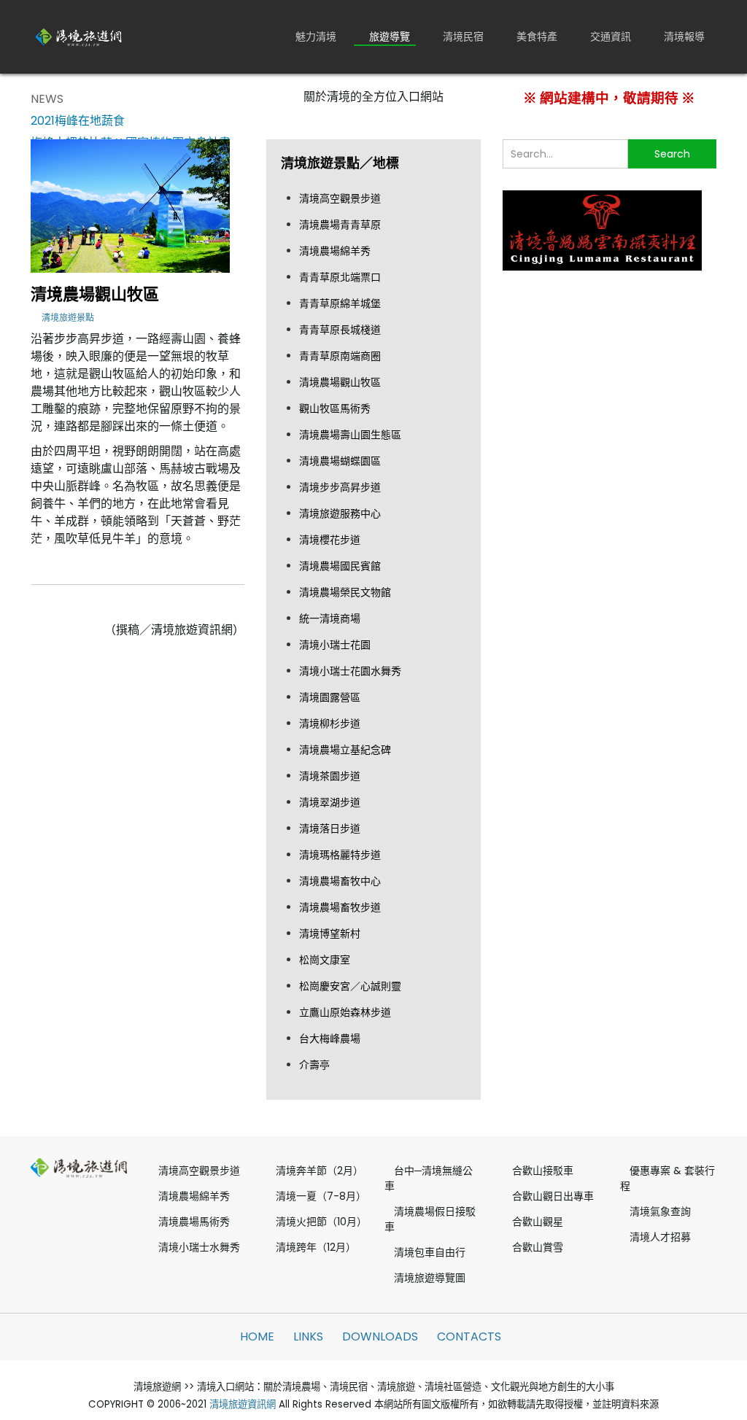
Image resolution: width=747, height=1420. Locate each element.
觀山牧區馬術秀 (335, 408)
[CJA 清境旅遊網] (79, 36)
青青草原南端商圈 (340, 356)
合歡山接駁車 (542, 1170)
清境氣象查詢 (660, 1211)
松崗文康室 (324, 960)
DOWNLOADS (380, 1336)
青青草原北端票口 (340, 277)
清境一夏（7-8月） (319, 1196)
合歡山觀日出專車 (553, 1196)
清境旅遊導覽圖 (429, 1277)
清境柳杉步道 (329, 723)
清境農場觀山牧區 (340, 382)
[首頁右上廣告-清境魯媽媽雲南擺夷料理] (602, 229)
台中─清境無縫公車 (428, 1178)
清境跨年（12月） (316, 1247)
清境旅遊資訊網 (242, 1404)
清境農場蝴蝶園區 (340, 461)
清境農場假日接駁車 (430, 1219)
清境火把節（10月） (319, 1221)
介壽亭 (314, 1065)
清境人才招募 (660, 1237)
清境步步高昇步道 (340, 487)
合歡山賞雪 (537, 1247)
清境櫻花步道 (329, 539)
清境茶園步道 (329, 776)
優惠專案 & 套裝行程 (667, 1178)
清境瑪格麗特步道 (340, 854)
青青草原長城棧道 (340, 329)
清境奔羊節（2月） (319, 1170)
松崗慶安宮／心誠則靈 (350, 986)
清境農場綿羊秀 (335, 251)
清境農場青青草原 (340, 224)
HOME (257, 1336)
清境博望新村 (329, 933)
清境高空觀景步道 (340, 198)
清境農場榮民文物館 (345, 592)
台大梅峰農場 (329, 1038)
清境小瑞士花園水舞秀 (350, 671)
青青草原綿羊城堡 (340, 303)
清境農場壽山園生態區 (350, 434)
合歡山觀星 (537, 1221)
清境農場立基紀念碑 (345, 749)
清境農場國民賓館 (340, 566)
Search (672, 154)
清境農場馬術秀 (194, 1221)
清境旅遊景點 (68, 317)
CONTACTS (469, 1336)
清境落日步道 (329, 828)
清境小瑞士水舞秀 (199, 1247)
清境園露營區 (329, 697)
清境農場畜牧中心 (340, 881)
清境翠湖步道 (329, 802)
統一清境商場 (329, 618)
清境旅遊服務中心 (340, 513)
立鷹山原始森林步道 (345, 1012)
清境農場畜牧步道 (340, 907)
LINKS (308, 1336)
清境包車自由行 (429, 1252)
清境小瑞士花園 (335, 644)
